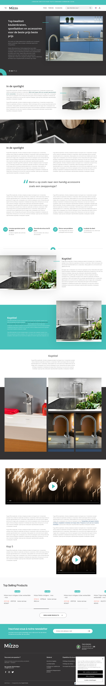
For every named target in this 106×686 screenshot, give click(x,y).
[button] (7, 599)
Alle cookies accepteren (90, 672)
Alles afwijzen (90, 676)
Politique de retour (68, 663)
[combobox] (79, 8)
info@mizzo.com (9, 668)
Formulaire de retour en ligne (71, 666)
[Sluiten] (103, 659)
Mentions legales (51, 661)
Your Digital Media (23, 683)
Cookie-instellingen (90, 680)
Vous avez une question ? (13, 657)
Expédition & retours (69, 657)
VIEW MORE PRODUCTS (51, 615)
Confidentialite (51, 663)
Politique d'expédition (69, 661)
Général (49, 657)
